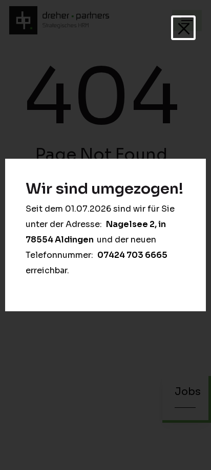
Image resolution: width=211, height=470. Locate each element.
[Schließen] (183, 27)
